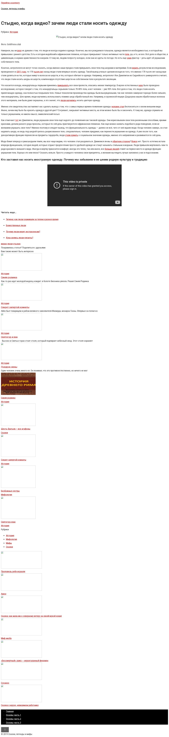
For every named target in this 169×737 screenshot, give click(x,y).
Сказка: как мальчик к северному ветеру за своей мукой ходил (31, 616)
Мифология (6, 494)
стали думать (71, 135)
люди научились (68, 100)
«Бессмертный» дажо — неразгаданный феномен (24, 660)
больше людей (112, 148)
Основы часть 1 (13, 715)
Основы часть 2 (13, 718)
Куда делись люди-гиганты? (19, 237)
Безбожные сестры (10, 490)
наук (141, 85)
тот (16, 120)
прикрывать (63, 85)
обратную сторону (121, 141)
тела (127, 54)
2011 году (21, 71)
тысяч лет (38, 71)
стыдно (17, 243)
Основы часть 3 (13, 722)
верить (135, 67)
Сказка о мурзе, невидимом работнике (20, 705)
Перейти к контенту (10, 2)
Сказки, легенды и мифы (13, 8)
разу (19, 50)
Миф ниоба (6, 638)
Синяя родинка (8, 397)
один (129, 58)
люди (10, 243)
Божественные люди (16, 225)
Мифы (9, 543)
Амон (3, 593)
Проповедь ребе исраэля (13, 571)
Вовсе (134, 141)
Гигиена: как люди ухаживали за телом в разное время (32, 219)
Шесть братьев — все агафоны (15, 428)
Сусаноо (5, 682)
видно (4, 243)
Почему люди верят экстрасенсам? (23, 231)
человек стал (117, 106)
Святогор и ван (8, 521)
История (14, 31)
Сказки (4, 432)
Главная (10, 711)
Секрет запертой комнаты (13, 459)
